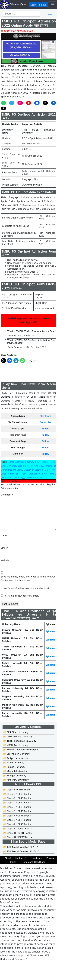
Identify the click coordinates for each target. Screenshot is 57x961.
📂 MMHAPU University (16, 779)
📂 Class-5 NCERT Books (17, 807)
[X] (45, 103)
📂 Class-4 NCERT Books (17, 802)
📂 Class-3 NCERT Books (17, 798)
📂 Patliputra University (15, 758)
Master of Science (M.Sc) (37, 469)
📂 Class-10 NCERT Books (17, 828)
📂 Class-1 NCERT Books (17, 789)
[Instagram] (20, 103)
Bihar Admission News (21, 461)
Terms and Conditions (33, 862)
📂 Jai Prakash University (16, 753)
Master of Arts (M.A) (33, 465)
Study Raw (17, 4)
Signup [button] (42, 4)
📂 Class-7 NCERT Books (17, 815)
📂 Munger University (14, 775)
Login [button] (33, 4)
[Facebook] (37, 103)
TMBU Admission (34, 477)
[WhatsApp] (3, 103)
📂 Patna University (13, 762)
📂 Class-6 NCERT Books (17, 811)
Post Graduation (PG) (34, 473)
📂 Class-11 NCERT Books (17, 833)
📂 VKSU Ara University (15, 745)
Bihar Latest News (45, 461)
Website (5, 560)
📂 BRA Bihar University (15, 732)
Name (5, 535)
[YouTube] (28, 103)
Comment (7, 494)
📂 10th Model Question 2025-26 (21, 847)
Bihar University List (11, 465)
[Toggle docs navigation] (50, 13)
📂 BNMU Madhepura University (20, 749)
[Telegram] (12, 103)
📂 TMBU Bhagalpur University (19, 741)
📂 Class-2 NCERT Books (17, 794)
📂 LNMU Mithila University (17, 736)
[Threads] (3, 108)
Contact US (21, 858)
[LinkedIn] (53, 103)
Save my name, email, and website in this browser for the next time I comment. (28, 578)
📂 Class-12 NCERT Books (17, 837)
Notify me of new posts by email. (21, 595)
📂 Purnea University (14, 767)
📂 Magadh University (15, 771)
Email (4, 547)
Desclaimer (37, 858)
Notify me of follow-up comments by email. (26, 588)
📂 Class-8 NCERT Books (17, 819)
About (8, 858)
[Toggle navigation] (52, 4)
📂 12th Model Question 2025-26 (21, 851)
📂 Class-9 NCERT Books (17, 824)
